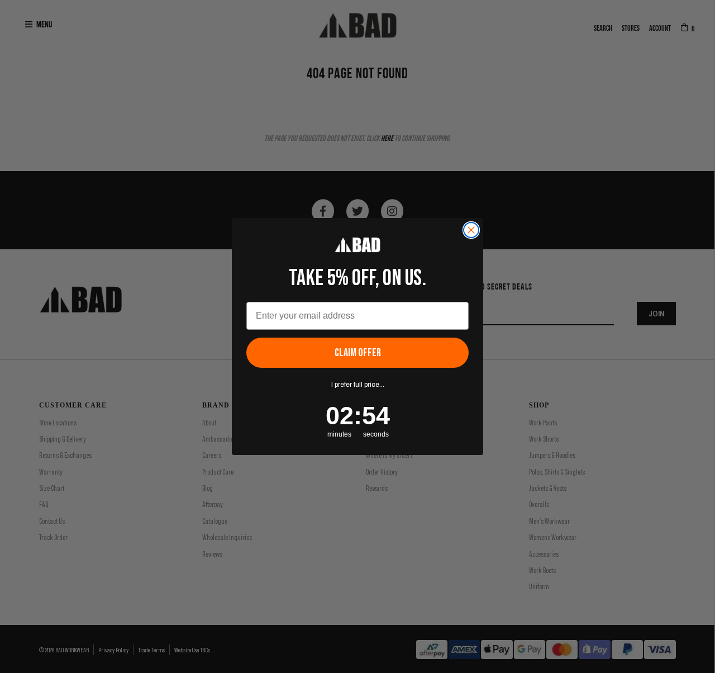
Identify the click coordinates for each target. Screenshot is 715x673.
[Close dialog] (471, 230)
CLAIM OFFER (358, 352)
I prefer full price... (357, 384)
